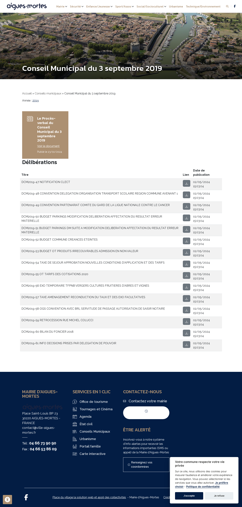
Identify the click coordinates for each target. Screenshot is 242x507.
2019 (35, 100)
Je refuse (219, 495)
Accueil (27, 93)
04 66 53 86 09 (43, 449)
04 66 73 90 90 (42, 443)
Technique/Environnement (203, 6)
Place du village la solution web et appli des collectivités (89, 497)
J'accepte (189, 495)
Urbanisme (176, 6)
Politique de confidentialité (203, 486)
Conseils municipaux (48, 93)
